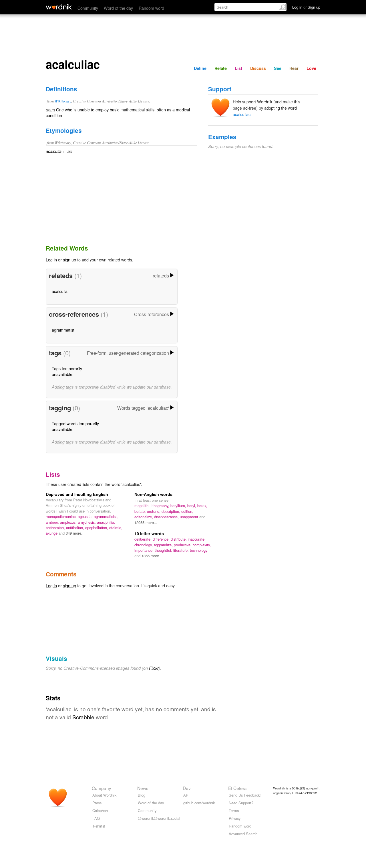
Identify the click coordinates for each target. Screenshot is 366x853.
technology (198, 550)
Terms (234, 810)
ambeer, (53, 522)
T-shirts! (98, 826)
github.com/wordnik (199, 802)
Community (87, 8)
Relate (220, 68)
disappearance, (167, 516)
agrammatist (63, 330)
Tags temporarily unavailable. (67, 371)
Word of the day (118, 8)
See (277, 68)
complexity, (202, 544)
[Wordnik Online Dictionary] (59, 6)
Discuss (258, 68)
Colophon (100, 810)
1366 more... (152, 555)
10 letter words (149, 533)
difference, (162, 539)
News (142, 788)
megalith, (142, 505)
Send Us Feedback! (245, 795)
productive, (183, 544)
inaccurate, (197, 539)
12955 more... (145, 522)
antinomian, (56, 527)
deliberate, (143, 539)
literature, (181, 550)
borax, (202, 505)
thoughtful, (164, 550)
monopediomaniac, (62, 516)
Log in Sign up (306, 7)
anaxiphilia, (106, 522)
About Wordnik (104, 795)
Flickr (154, 668)
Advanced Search (243, 833)
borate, (140, 511)
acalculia (59, 291)
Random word (151, 8)
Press (97, 802)
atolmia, (115, 527)
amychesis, (87, 522)
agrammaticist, (106, 516)
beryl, (192, 505)
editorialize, (144, 516)
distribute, (179, 539)
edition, (187, 511)
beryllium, (178, 505)
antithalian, (75, 527)
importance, (144, 550)
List (238, 68)
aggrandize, (164, 544)
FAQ (96, 818)
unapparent (189, 516)
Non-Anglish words (153, 494)
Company (101, 788)
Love (311, 68)
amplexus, (69, 522)
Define (200, 68)
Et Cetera (237, 788)
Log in (51, 260)
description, (171, 511)
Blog (141, 795)
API (186, 795)
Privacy (234, 818)
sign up (69, 260)
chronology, (144, 544)
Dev (187, 788)
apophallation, (97, 527)
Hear (294, 68)
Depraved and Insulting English (77, 494)
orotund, (154, 511)
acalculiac (241, 114)
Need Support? (241, 802)
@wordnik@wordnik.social (159, 818)
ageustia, (86, 516)
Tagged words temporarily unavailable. (75, 426)
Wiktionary (63, 101)
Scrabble (83, 717)
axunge (52, 533)
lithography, (160, 505)
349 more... (75, 533)
